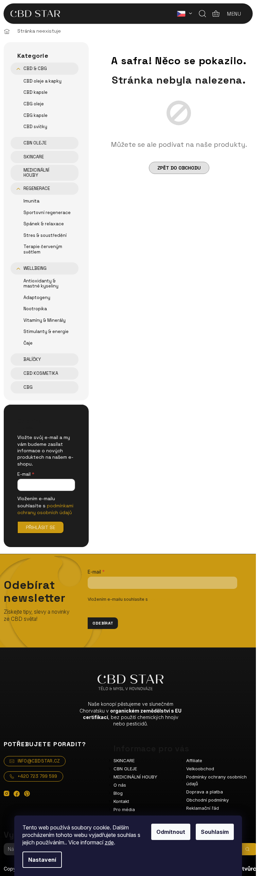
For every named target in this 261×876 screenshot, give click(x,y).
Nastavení (42, 859)
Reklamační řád (202, 808)
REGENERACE (36, 188)
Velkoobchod (200, 768)
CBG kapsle (35, 115)
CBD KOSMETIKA (40, 373)
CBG (28, 387)
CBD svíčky (35, 126)
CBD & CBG (35, 68)
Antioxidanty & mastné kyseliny (40, 283)
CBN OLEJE (35, 143)
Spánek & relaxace (43, 224)
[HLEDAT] (247, 849)
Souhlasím (215, 831)
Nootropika (35, 309)
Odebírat (103, 623)
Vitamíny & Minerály (44, 320)
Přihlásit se (40, 527)
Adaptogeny (36, 297)
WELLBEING (35, 268)
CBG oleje (33, 104)
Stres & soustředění (45, 235)
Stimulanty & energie (46, 331)
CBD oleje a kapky (42, 81)
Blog (118, 793)
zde (109, 842)
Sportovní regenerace (47, 212)
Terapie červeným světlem (42, 249)
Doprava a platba (204, 791)
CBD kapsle (35, 92)
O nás (120, 785)
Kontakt (121, 801)
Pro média (124, 809)
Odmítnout (170, 831)
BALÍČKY (32, 359)
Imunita (31, 201)
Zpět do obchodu (179, 168)
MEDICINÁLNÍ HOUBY (36, 172)
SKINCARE (33, 157)
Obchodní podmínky (207, 800)
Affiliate (194, 760)
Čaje (28, 343)
